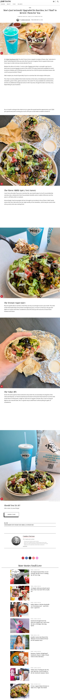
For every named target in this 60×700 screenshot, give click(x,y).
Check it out (12, 514)
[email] (37, 558)
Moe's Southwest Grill (12, 59)
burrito (17, 68)
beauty (9, 4)
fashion (3, 4)
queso (31, 66)
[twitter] (30, 558)
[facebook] (26, 558)
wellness (20, 4)
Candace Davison (29, 536)
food (14, 4)
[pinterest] (1, 53)
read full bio (25, 546)
